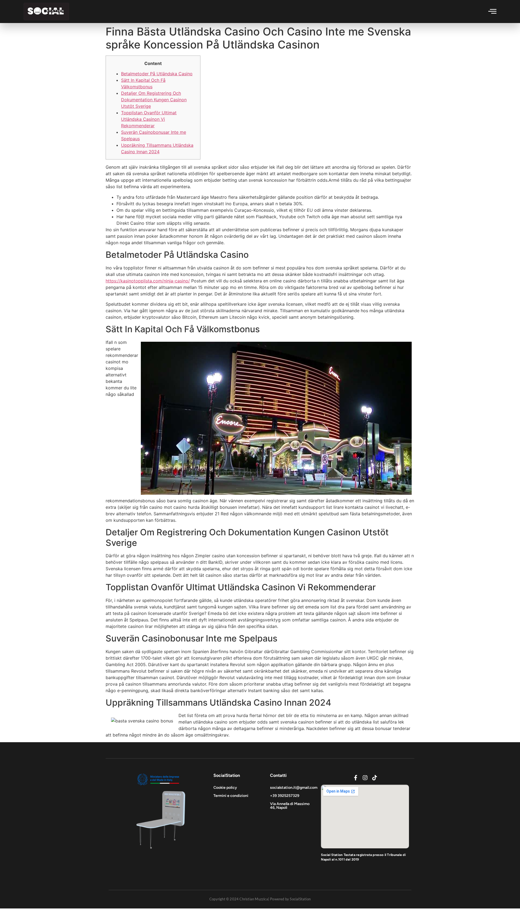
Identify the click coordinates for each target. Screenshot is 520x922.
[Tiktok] (374, 777)
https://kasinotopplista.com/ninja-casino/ (148, 281)
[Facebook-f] (355, 777)
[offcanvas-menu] (492, 11)
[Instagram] (365, 777)
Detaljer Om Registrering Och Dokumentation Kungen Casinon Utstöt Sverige (154, 99)
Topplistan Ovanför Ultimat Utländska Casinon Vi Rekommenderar (149, 119)
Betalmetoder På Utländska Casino (157, 73)
